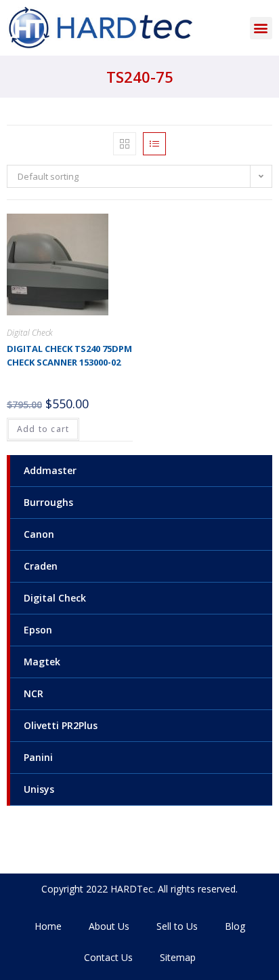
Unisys (39, 789)
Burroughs (48, 502)
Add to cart (43, 429)
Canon (39, 534)
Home (48, 926)
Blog (235, 926)
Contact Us (108, 957)
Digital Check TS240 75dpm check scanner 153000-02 (69, 355)
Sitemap (178, 957)
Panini (38, 757)
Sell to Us (177, 926)
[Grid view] (124, 143)
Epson (38, 629)
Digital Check (55, 597)
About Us (109, 926)
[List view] (154, 143)
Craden (41, 566)
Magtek (42, 661)
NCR (33, 693)
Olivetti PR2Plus (61, 725)
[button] (261, 28)
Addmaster (50, 470)
